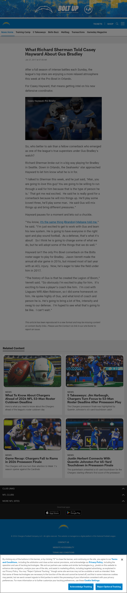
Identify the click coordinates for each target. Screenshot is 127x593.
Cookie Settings (92, 580)
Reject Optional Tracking (109, 586)
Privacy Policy (96, 562)
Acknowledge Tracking (81, 586)
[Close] (122, 559)
